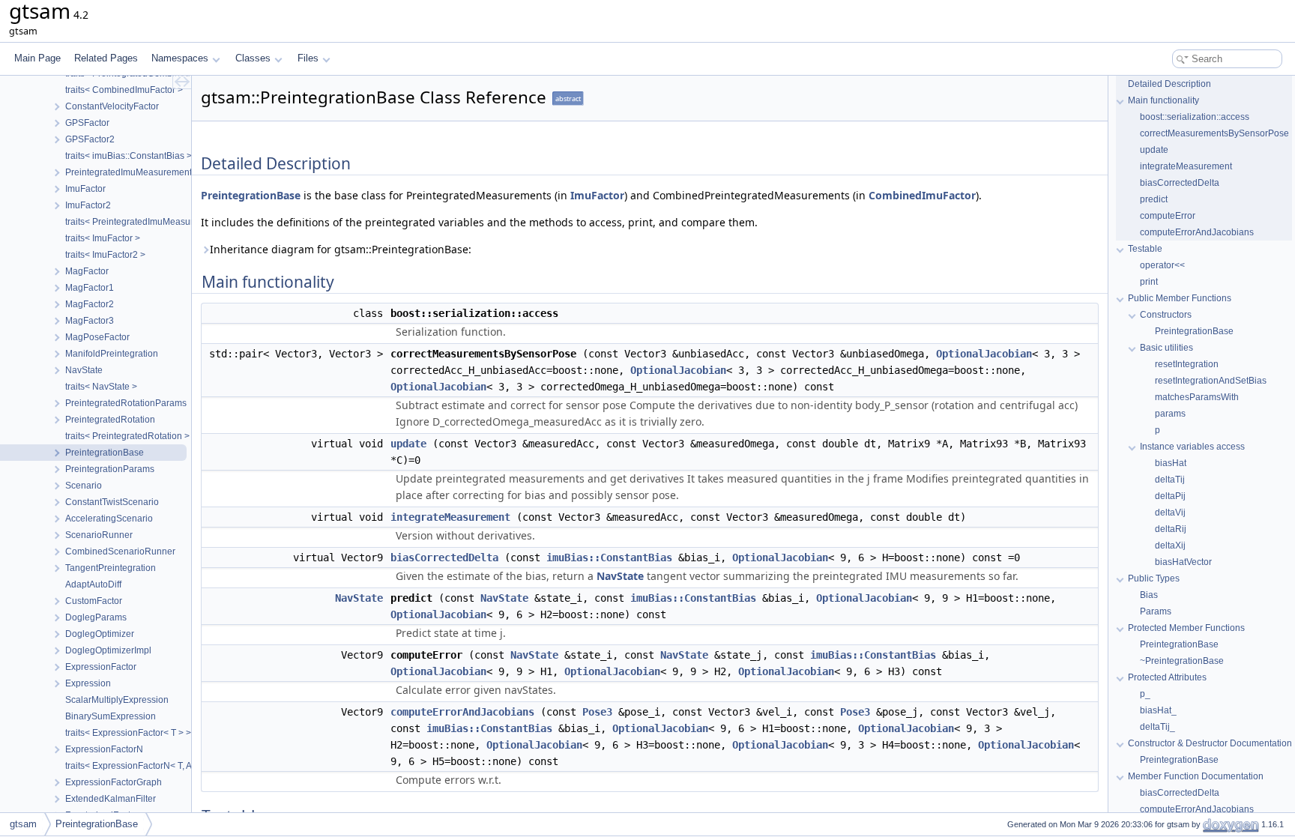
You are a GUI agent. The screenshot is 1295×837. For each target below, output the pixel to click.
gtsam (23, 824)
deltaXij (1170, 545)
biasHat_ (1158, 710)
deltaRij (1170, 529)
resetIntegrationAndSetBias (1211, 380)
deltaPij (1170, 496)
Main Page (37, 58)
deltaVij (1170, 512)
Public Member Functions (1179, 298)
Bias (1149, 595)
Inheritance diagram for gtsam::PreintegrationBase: (340, 249)
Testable (1145, 249)
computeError (1167, 216)
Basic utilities (1166, 347)
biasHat (1170, 463)
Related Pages (106, 58)
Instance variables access (1192, 446)
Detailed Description (1169, 84)
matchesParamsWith (1197, 397)
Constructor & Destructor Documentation (1210, 743)
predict (1154, 199)
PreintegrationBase (251, 195)
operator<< (1162, 265)
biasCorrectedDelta (444, 557)
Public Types (1154, 578)
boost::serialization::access (1194, 117)
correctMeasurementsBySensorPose (1214, 133)
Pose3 (597, 712)
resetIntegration (1187, 364)
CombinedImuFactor (922, 195)
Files (308, 58)
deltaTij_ (1157, 727)
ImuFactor (597, 195)
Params (1155, 611)
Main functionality (1163, 100)
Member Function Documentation (1196, 776)
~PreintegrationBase (1182, 661)
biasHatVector (1183, 562)
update (408, 444)
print (1149, 282)
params (1170, 413)
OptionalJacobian (984, 354)
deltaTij (1170, 479)
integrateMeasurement (450, 517)
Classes (253, 58)
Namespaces (179, 58)
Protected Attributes (1167, 677)
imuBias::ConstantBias (609, 557)
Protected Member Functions (1186, 628)
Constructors (1166, 314)
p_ (1145, 694)
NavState (620, 576)
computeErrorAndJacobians (462, 712)
